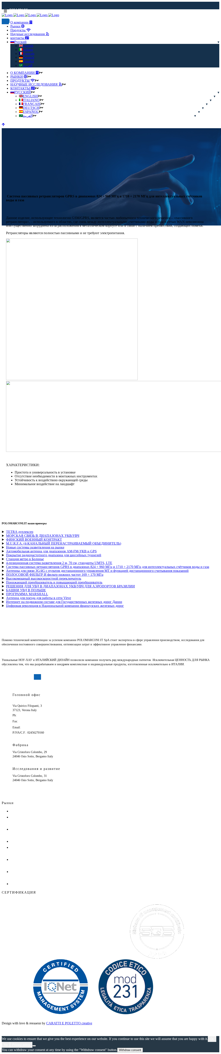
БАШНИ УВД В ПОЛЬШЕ (26, 590)
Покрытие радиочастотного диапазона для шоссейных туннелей (53, 555)
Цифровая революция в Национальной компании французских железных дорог (65, 606)
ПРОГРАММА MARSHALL (27, 594)
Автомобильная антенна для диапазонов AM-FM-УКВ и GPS (51, 551)
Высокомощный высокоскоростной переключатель (43, 578)
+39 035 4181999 (29, 721)
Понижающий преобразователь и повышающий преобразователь (54, 582)
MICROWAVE (19, 884)
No (6, 1044)
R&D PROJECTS (21, 811)
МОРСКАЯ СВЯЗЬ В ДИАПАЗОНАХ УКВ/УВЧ (42, 535)
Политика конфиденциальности (22, 686)
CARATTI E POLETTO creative (69, 1023)
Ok (212, 1039)
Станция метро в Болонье (25, 559)
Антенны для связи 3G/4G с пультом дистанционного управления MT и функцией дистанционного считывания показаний (97, 571)
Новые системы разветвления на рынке (35, 547)
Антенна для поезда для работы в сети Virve (38, 598)
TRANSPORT (19, 841)
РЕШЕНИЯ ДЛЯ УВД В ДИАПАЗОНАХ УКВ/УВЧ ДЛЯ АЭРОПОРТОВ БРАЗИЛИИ (70, 586)
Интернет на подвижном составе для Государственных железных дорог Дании (64, 602)
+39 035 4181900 (28, 715)
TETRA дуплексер (19, 532)
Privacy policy (21, 1044)
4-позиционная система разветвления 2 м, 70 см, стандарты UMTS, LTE (59, 563)
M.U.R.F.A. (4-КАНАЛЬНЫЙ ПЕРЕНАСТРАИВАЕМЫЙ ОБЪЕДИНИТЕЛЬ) (63, 543)
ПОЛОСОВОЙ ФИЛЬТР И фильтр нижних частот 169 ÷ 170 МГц (54, 574)
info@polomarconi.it (34, 727)
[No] (34, 1045)
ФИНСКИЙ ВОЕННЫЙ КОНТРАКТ (34, 539)
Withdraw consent (130, 1050)
